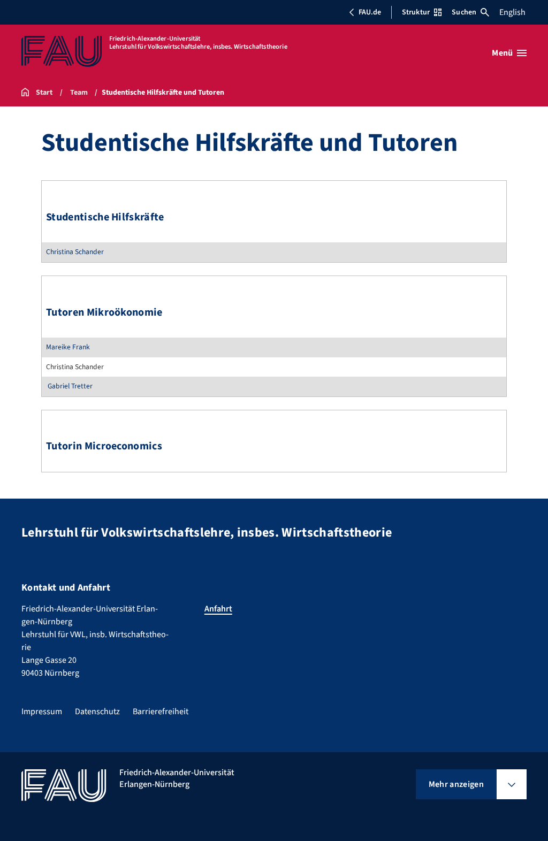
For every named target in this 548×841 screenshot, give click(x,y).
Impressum (41, 711)
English (512, 12)
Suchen (464, 12)
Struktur (416, 12)
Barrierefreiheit (160, 711)
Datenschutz (97, 711)
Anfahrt (218, 609)
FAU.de (370, 12)
